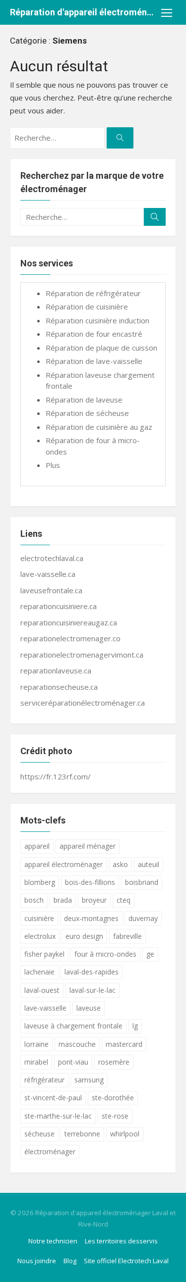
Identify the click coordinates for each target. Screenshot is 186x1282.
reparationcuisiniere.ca (58, 606)
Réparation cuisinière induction (97, 320)
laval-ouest (42, 990)
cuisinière (39, 918)
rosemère (113, 1062)
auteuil (148, 864)
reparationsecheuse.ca (59, 687)
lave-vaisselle (45, 1008)
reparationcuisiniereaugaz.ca (68, 622)
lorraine (36, 1044)
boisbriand (141, 882)
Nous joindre (36, 1260)
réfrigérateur (44, 1079)
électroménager (49, 1151)
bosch (34, 900)
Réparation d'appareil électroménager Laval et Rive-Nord (83, 12)
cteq (123, 900)
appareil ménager (88, 846)
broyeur (94, 900)
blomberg (39, 882)
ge (150, 954)
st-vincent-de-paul (53, 1097)
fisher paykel (44, 954)
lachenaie (39, 971)
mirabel (36, 1062)
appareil (37, 846)
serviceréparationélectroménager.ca (82, 703)
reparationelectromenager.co (70, 638)
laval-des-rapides (91, 971)
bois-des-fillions (90, 882)
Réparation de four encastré (94, 334)
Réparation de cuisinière (87, 306)
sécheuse (39, 1133)
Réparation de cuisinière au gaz (99, 427)
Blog (69, 1260)
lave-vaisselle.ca (47, 574)
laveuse (88, 1008)
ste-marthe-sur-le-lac (58, 1116)
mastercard (124, 1044)
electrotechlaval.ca (51, 558)
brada (63, 900)
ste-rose (115, 1116)
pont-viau (73, 1062)
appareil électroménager (63, 864)
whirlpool (124, 1133)
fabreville (127, 936)
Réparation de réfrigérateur (93, 293)
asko (120, 864)
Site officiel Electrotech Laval (126, 1260)
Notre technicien (52, 1240)
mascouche (77, 1044)
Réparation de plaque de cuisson (101, 348)
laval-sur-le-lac (92, 990)
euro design (84, 936)
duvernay (143, 918)
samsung (89, 1079)
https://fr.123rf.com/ (55, 776)
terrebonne (82, 1133)
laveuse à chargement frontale (73, 1025)
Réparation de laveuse (84, 400)
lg (135, 1025)
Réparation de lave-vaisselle (94, 361)
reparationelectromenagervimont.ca (81, 655)
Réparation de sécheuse (87, 413)
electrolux (40, 936)
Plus (53, 465)
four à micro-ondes (105, 954)
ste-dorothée (113, 1097)
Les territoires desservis (121, 1240)
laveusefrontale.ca (51, 590)
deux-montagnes (91, 918)
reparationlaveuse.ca (55, 670)
